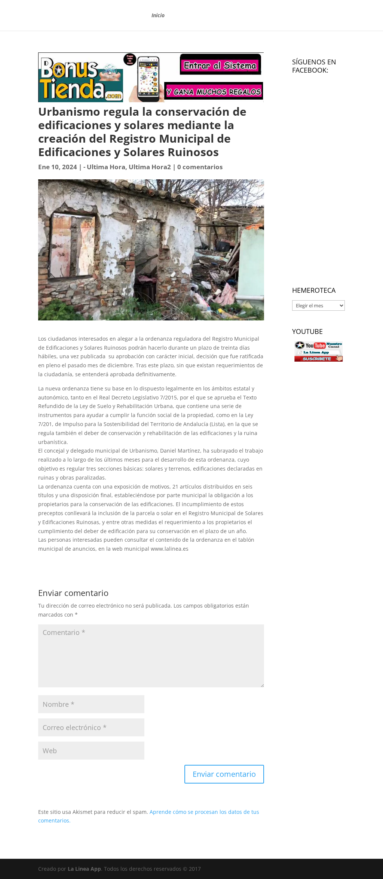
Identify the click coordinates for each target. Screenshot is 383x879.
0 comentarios (200, 166)
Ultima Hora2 (150, 166)
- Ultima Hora (104, 166)
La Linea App (84, 868)
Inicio (158, 16)
